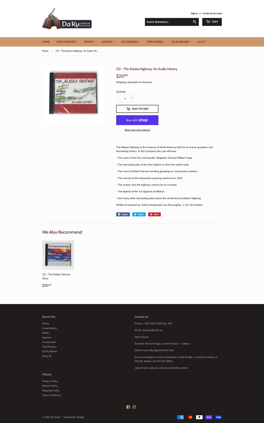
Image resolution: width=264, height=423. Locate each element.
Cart (214, 21)
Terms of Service (51, 395)
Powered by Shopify (74, 417)
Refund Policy (50, 385)
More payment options (137, 129)
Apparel (107, 41)
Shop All (46, 356)
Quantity (121, 91)
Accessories (129, 41)
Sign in (194, 13)
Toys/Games (155, 41)
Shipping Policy (50, 390)
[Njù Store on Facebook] (128, 407)
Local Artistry (66, 41)
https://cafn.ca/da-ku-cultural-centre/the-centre (161, 367)
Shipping (121, 82)
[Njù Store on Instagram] (134, 407)
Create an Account (212, 13)
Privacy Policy (50, 381)
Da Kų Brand (180, 41)
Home (46, 41)
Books (89, 41)
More (201, 41)
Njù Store (55, 417)
